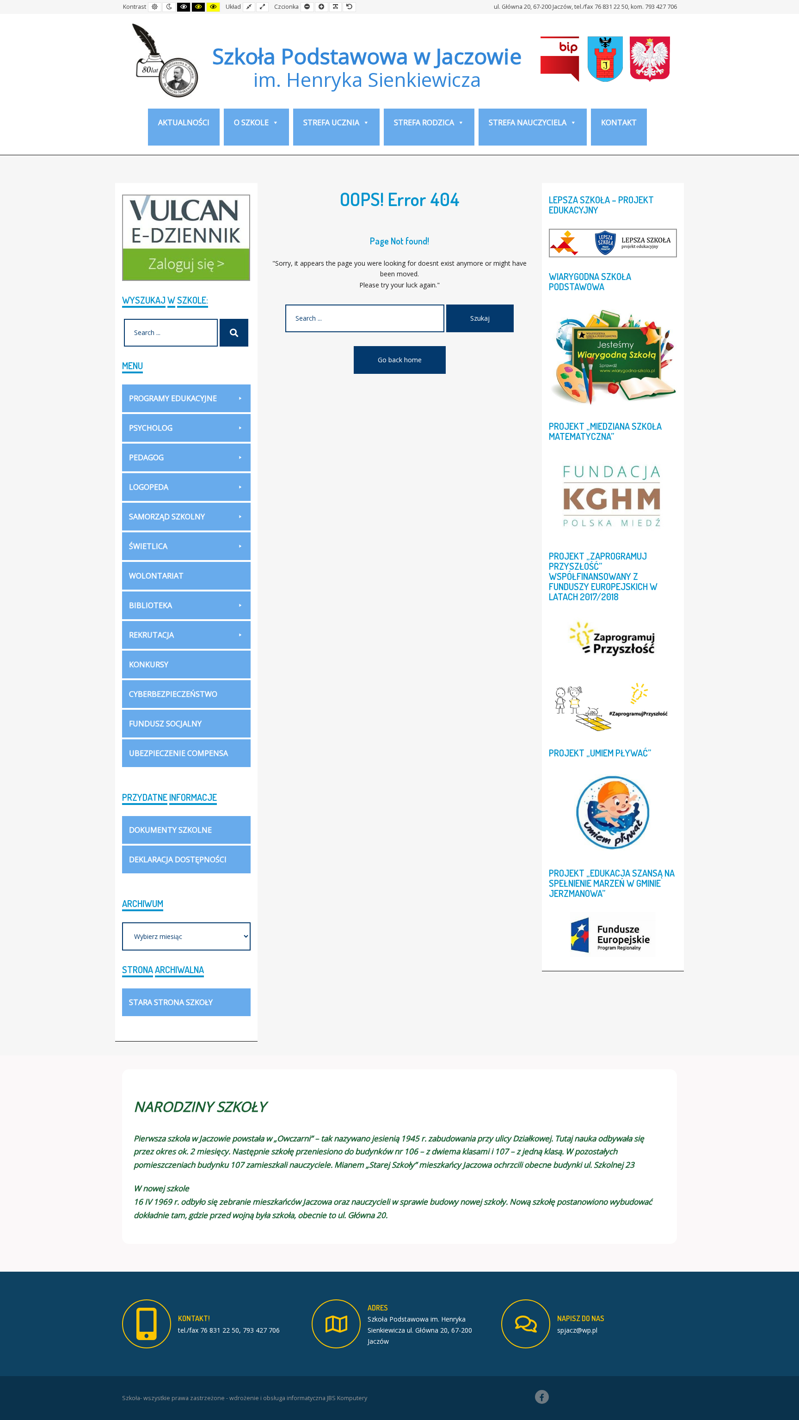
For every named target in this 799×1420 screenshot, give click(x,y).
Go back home (400, 359)
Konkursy (148, 664)
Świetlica (148, 546)
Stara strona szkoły (171, 1002)
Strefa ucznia (331, 122)
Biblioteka (150, 605)
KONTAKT (619, 122)
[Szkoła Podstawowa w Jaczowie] (163, 60)
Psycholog (150, 428)
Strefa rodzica (424, 122)
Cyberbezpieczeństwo (173, 694)
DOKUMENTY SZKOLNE (170, 830)
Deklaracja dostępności (178, 859)
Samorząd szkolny (167, 517)
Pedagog (146, 457)
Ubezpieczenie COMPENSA (178, 753)
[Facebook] (542, 1397)
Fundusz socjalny (165, 724)
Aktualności (183, 122)
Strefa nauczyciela (527, 122)
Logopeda (148, 487)
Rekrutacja (151, 635)
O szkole (251, 122)
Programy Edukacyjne (173, 398)
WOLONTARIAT (156, 576)
